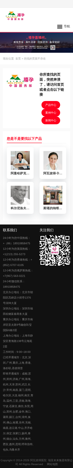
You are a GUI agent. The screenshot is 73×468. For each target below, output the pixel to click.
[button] (63, 26)
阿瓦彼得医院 (38, 460)
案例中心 (50, 112)
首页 (18, 58)
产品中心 (50, 104)
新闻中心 (50, 120)
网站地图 (52, 464)
